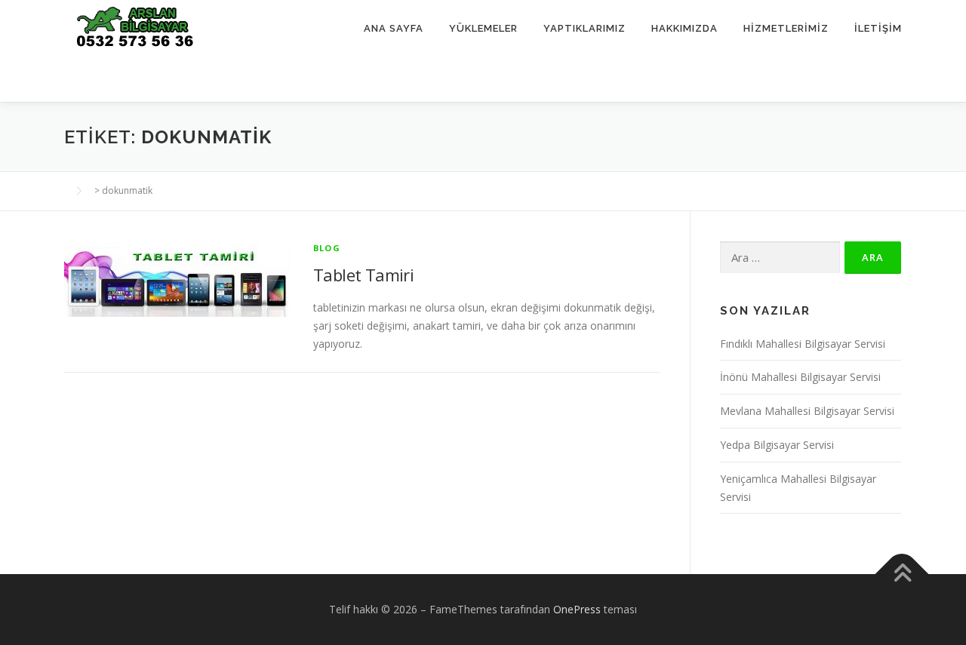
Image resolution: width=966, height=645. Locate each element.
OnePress (577, 609)
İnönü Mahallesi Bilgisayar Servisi (800, 377)
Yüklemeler (483, 28)
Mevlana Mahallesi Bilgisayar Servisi (807, 411)
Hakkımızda (684, 28)
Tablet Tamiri (363, 274)
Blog (326, 247)
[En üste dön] (902, 574)
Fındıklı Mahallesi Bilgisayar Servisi (802, 343)
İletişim (878, 28)
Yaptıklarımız (584, 28)
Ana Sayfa (393, 28)
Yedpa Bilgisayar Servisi (777, 445)
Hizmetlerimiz (786, 28)
